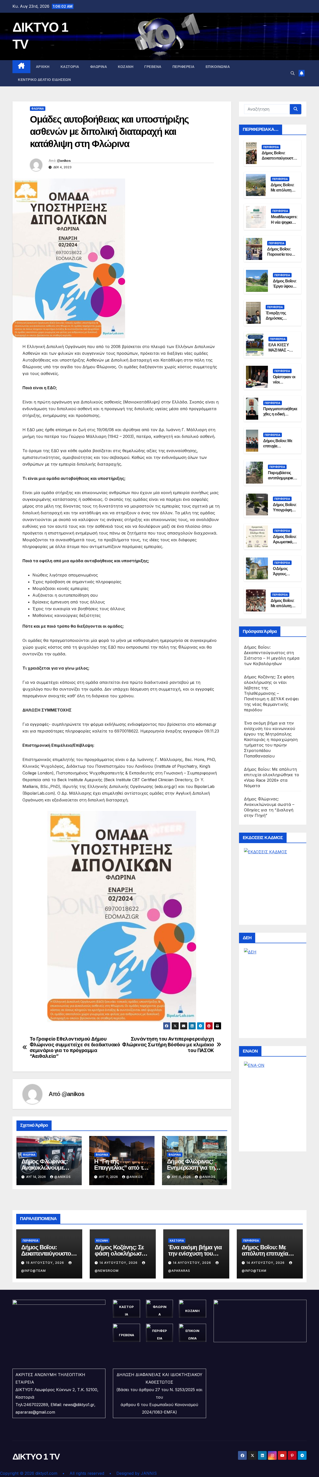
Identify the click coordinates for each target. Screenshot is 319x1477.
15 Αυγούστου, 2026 (45, 1263)
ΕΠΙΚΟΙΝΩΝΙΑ (218, 67)
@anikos (64, 161)
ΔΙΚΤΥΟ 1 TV (36, 1456)
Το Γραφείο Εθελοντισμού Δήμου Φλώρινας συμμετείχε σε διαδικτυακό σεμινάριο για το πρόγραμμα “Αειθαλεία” (75, 1047)
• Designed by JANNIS (133, 1473)
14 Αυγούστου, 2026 (119, 1263)
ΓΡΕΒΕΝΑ (152, 67)
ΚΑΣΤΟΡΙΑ (70, 67)
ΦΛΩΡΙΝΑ (98, 67)
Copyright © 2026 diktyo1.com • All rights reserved (54, 1473)
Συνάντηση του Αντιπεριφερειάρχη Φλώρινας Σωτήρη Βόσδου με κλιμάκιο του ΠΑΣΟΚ (168, 1044)
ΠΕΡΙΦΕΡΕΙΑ (183, 67)
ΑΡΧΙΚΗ (43, 67)
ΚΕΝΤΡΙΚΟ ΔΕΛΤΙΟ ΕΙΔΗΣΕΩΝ (44, 80)
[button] (293, 73)
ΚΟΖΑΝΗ (125, 67)
